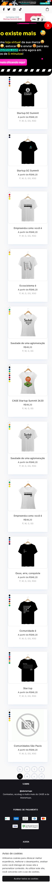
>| (41, 776)
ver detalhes (28, 103)
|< (20, 769)
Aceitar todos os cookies (26, 878)
